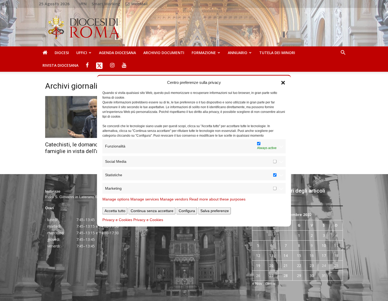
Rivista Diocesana (60, 65)
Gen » (270, 283)
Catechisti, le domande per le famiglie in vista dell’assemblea (83, 147)
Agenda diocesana (117, 52)
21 (285, 265)
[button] (283, 82)
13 (271, 255)
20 (271, 265)
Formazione (204, 52)
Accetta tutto (115, 210)
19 (258, 265)
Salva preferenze (214, 210)
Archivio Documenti (163, 52)
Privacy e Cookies (117, 219)
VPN (83, 3)
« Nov (257, 283)
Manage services (144, 199)
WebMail (139, 3)
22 (299, 265)
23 (312, 265)
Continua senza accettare (152, 210)
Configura (187, 210)
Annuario (237, 52)
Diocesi (62, 52)
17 (324, 255)
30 (312, 275)
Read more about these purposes (217, 199)
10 (324, 245)
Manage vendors (174, 199)
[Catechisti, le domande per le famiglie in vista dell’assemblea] (90, 117)
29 (299, 275)
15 (299, 255)
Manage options (115, 199)
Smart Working (106, 3)
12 (258, 255)
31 (324, 275)
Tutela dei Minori (277, 52)
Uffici (81, 52)
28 (285, 275)
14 (285, 255)
